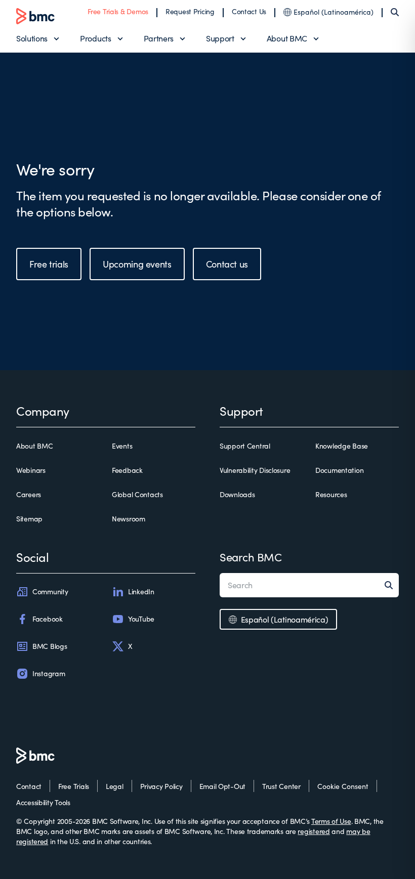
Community (50, 591)
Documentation (339, 470)
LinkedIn (141, 591)
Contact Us (249, 11)
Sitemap (29, 518)
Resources (331, 494)
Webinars (31, 470)
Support (220, 38)
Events (122, 446)
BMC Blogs (49, 646)
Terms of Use (331, 821)
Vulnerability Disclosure (255, 470)
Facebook (47, 619)
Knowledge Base (341, 446)
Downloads (237, 494)
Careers (28, 494)
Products (95, 38)
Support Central (245, 446)
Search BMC (251, 556)
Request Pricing (190, 11)
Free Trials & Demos (118, 11)
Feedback (127, 470)
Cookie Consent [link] (342, 786)
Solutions (32, 38)
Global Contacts (137, 494)
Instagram (48, 673)
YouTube (141, 619)
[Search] (395, 12)
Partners (159, 38)
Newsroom (128, 518)
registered (313, 831)
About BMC (287, 38)
